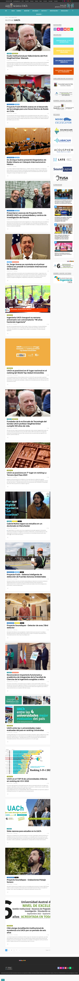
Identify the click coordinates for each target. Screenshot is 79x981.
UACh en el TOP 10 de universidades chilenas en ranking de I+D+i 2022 (27, 780)
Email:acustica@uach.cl (70, 973)
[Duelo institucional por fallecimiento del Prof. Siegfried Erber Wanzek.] (27, 37)
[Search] (73, 10)
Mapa (41, 1)
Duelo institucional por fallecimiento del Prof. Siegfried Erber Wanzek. (27, 57)
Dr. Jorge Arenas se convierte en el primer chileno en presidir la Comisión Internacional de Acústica (27, 266)
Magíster (26, 10)
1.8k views (15, 428)
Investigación (54, 10)
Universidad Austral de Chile (6, 973)
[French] (21, 960)
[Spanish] (25, 960)
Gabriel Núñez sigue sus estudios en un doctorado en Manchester (24, 525)
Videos (19, 521)
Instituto (44, 10)
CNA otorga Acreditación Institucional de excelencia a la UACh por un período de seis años (26, 930)
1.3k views (15, 833)
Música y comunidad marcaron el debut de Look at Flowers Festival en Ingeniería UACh (63, 254)
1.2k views (16, 681)
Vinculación (64, 10)
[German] (22, 960)
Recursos (38, 14)
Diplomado (35, 10)
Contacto (45, 1)
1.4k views (16, 934)
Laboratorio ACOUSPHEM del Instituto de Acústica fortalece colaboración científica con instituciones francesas (63, 202)
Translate (56, 1)
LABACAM (17, 104)
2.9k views (15, 219)
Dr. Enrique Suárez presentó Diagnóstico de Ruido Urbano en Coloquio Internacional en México (26, 162)
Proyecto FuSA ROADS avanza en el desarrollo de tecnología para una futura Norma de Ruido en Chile (27, 109)
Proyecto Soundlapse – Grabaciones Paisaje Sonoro (26, 881)
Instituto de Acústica (32, 973)
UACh (22, 1)
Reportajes (15, 53)
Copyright (50, 1)
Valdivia (36, 1)
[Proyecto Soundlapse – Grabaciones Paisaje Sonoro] (27, 861)
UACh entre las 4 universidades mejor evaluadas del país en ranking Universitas (25, 729)
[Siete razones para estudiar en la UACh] (27, 812)
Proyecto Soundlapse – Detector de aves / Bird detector (27, 626)
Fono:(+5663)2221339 (60, 973)
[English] (19, 960)
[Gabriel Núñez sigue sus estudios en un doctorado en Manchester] (27, 505)
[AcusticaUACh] (16, 6)
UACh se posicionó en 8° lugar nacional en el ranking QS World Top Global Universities (27, 372)
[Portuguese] (23, 960)
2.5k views (16, 375)
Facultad (27, 1)
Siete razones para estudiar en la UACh (24, 831)
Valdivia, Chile (53, 973)
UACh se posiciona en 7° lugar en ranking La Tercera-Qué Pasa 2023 (26, 474)
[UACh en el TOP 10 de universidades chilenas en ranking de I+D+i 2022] (27, 760)
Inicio (13, 10)
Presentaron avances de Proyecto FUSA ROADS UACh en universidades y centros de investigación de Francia (26, 215)
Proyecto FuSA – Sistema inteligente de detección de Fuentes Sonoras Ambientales (26, 575)
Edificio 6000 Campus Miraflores (43, 973)
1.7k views (15, 732)
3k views (15, 113)
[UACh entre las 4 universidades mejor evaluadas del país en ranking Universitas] (27, 709)
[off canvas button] (6, 10)
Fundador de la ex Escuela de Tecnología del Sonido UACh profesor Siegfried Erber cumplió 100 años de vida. (27, 423)
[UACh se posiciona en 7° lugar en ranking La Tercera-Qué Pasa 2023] (27, 455)
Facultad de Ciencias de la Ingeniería (20, 973)
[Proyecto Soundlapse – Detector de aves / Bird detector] (27, 607)
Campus (31, 1)
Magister (15, 521)
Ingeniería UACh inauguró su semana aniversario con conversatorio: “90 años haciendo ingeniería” (24, 319)
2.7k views (15, 579)
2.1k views (15, 60)
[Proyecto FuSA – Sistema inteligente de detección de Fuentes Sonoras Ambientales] (27, 556)
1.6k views (15, 324)
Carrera (18, 10)
